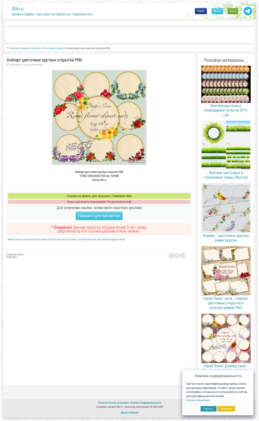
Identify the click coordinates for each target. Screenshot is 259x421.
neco (59, 239)
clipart (68, 239)
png (63, 239)
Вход (233, 11)
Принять (208, 408)
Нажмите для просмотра (99, 215)
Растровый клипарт (32, 64)
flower (74, 239)
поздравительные (117, 239)
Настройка (226, 408)
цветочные (28, 239)
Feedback (133, 412)
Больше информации (198, 400)
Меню (217, 11)
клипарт (19, 239)
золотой (105, 239)
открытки (52, 239)
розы (99, 239)
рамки (44, 239)
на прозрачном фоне (86, 239)
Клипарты (15, 64)
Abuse (124, 412)
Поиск (200, 11)
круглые (37, 239)
